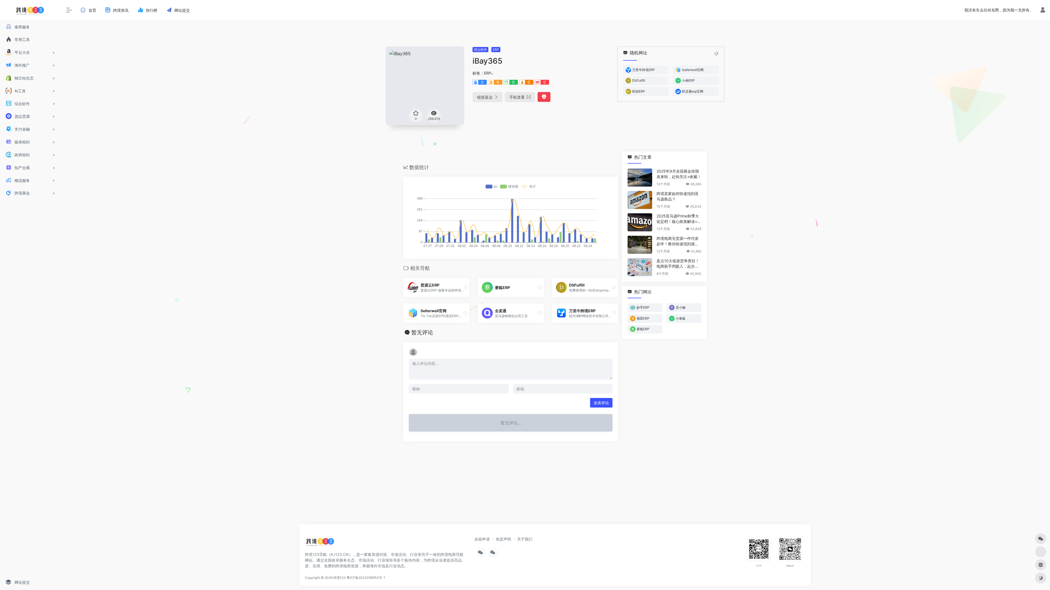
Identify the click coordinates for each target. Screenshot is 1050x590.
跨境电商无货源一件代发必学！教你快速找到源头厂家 (678, 241)
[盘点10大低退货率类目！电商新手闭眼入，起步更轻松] (640, 267)
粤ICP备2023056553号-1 (365, 578)
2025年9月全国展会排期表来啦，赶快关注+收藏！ (679, 174)
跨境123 (339, 578)
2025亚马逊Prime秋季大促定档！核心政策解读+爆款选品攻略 (679, 219)
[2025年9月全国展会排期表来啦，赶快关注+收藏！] (640, 178)
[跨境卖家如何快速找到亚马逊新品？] (640, 200)
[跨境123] (320, 543)
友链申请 (482, 539)
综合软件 (480, 50)
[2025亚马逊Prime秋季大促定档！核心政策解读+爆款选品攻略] (640, 222)
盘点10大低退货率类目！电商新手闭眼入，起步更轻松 (678, 263)
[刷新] (716, 53)
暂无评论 (422, 332)
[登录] (1043, 10)
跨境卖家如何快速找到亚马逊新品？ (678, 196)
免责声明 (503, 539)
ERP (496, 50)
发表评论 (601, 402)
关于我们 (524, 539)
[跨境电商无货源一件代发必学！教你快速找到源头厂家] (640, 245)
